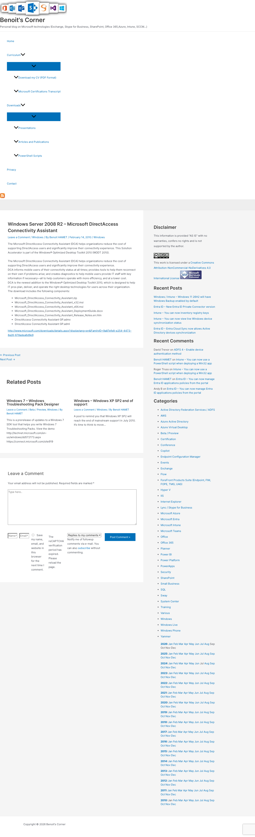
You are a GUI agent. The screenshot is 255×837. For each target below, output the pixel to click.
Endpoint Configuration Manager (181, 456)
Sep (212, 653)
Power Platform (170, 560)
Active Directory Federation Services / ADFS (188, 409)
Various (165, 613)
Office (164, 536)
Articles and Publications (33, 141)
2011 (163, 790)
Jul (202, 644)
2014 (164, 761)
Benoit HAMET (163, 359)
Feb (175, 644)
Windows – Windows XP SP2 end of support (103, 402)
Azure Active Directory (174, 421)
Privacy (11, 169)
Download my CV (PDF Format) (37, 77)
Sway (164, 595)
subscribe (84, 548)
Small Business (170, 583)
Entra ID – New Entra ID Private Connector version (184, 306)
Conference (168, 445)
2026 (164, 644)
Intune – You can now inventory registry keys (181, 312)
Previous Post (10, 355)
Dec (173, 657)
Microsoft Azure (170, 513)
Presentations (27, 128)
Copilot (165, 450)
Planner (165, 548)
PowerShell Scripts (30, 155)
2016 (164, 741)
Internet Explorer (171, 501)
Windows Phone (171, 630)
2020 (164, 702)
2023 (164, 673)
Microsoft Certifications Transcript (39, 91)
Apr (186, 644)
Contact (11, 183)
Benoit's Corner (22, 19)
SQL (163, 589)
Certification (168, 439)
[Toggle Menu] (34, 66)
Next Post (7, 359)
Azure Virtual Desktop (174, 427)
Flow (164, 474)
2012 (164, 780)
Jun (197, 644)
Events (165, 462)
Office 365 (167, 542)
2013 (164, 771)
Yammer (166, 636)
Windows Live (169, 624)
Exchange (167, 468)
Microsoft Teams (171, 531)
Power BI (166, 554)
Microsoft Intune (171, 525)
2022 (164, 683)
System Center (170, 601)
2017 (164, 731)
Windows (37, 237)
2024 (164, 663)
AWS (163, 415)
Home (10, 41)
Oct (163, 657)
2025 (164, 653)
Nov (167, 657)
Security (166, 572)
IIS (162, 495)
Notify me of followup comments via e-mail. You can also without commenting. (83, 546)
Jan (170, 644)
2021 (164, 692)
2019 (164, 712)
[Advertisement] (71, 627)
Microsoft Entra (170, 519)
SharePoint (167, 578)
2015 (164, 751)
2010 (164, 800)
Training (166, 607)
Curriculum (14, 55)
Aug (206, 644)
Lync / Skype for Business (176, 507)
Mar (181, 644)
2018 (164, 722)
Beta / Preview (37, 409)
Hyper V (166, 489)
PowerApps (168, 566)
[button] (23, 55)
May (191, 644)
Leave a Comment (19, 237)
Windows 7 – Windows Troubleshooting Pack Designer (33, 402)
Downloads (14, 105)
